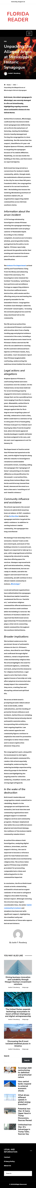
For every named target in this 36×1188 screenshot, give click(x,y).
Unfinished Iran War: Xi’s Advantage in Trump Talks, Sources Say (25, 1129)
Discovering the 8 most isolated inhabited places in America (18, 1043)
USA (5, 41)
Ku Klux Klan (13, 516)
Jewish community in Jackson (18, 907)
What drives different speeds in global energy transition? (24, 1100)
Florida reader (18, 16)
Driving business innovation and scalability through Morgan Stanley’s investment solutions (18, 981)
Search (6, 1056)
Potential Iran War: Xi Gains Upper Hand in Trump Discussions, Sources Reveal (25, 1114)
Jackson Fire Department (16, 265)
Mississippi (15, 584)
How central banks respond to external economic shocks (24, 1086)
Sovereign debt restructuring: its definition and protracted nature (25, 1072)
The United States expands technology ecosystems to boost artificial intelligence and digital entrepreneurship (18, 1013)
